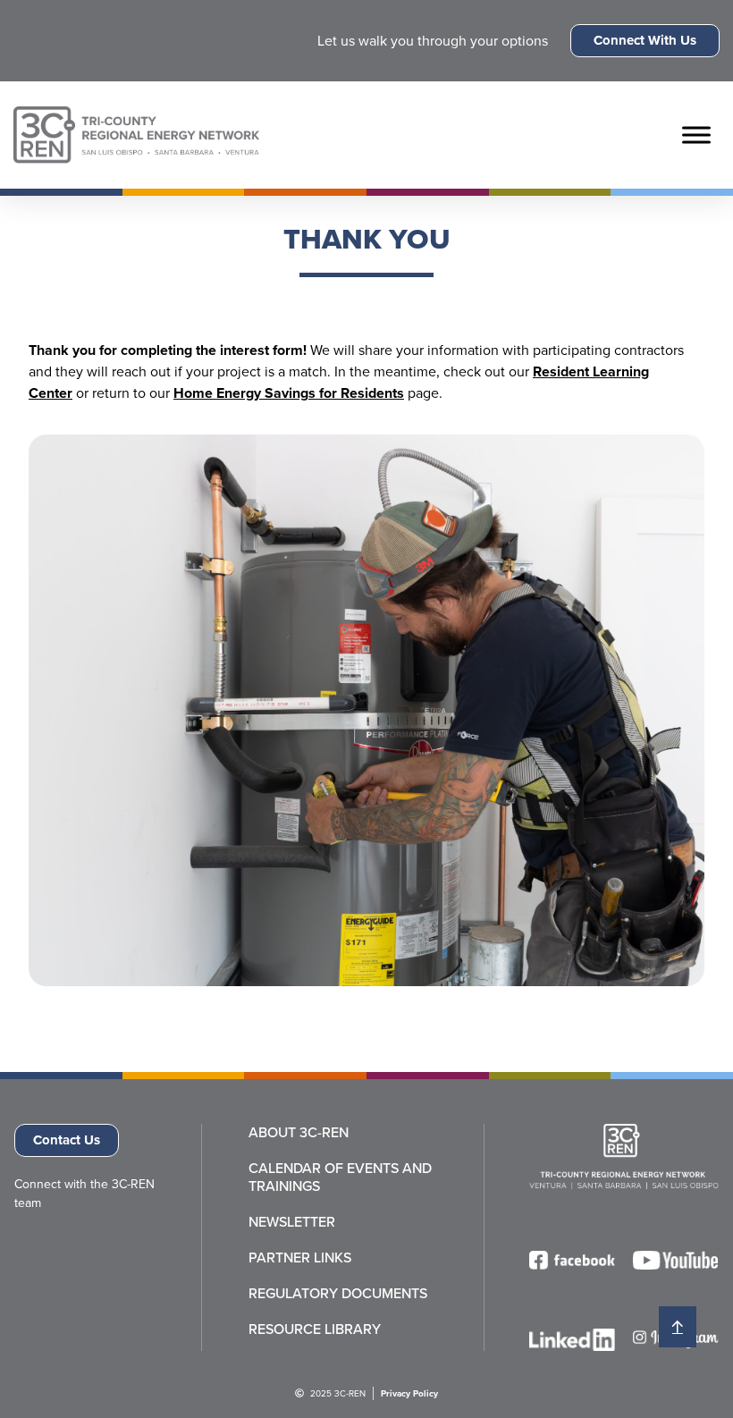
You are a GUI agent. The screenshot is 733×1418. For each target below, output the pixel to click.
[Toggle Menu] (696, 135)
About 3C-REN (299, 1133)
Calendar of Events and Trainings (340, 1177)
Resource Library (315, 1329)
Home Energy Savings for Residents (288, 393)
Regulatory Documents (338, 1294)
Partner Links (300, 1258)
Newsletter (292, 1222)
